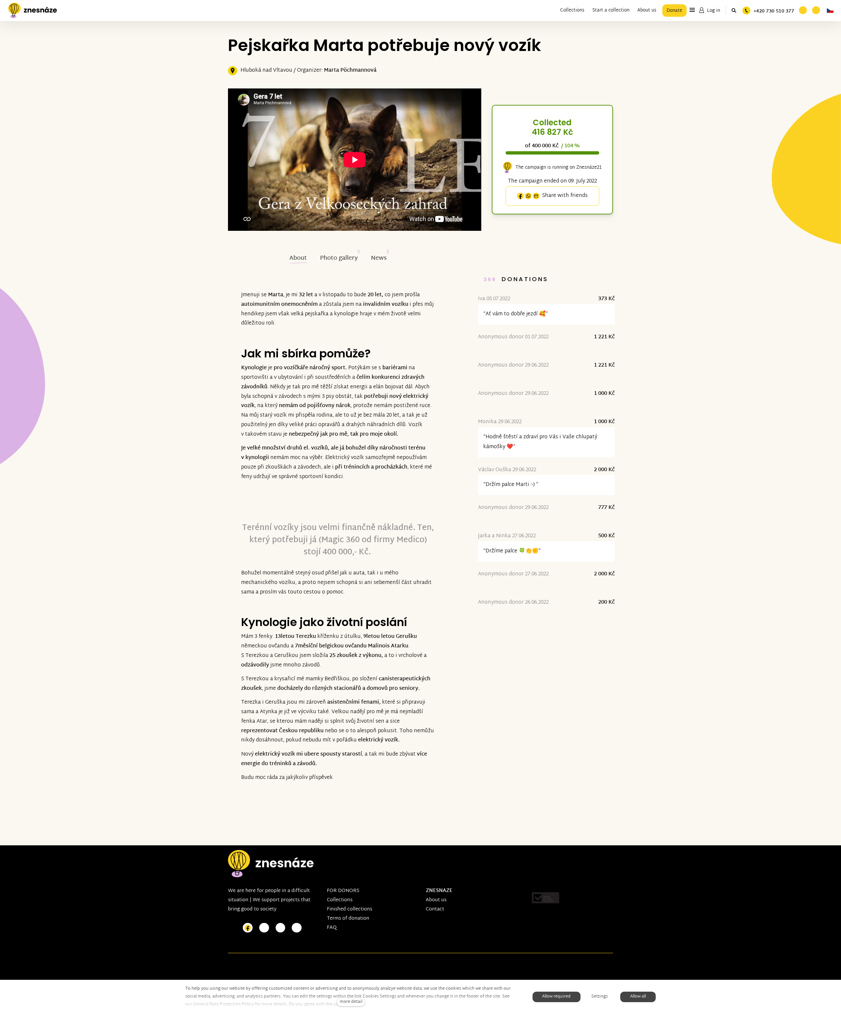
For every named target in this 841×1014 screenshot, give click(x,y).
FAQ (332, 927)
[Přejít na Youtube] (280, 928)
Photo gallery (339, 258)
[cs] (830, 10)
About (298, 258)
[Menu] (692, 9)
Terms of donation (348, 918)
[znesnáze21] (32, 10)
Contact (435, 909)
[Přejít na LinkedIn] (297, 928)
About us (436, 900)
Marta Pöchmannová (350, 70)
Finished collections (349, 909)
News (379, 258)
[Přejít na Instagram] (264, 928)
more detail (351, 1002)
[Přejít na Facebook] (248, 928)
